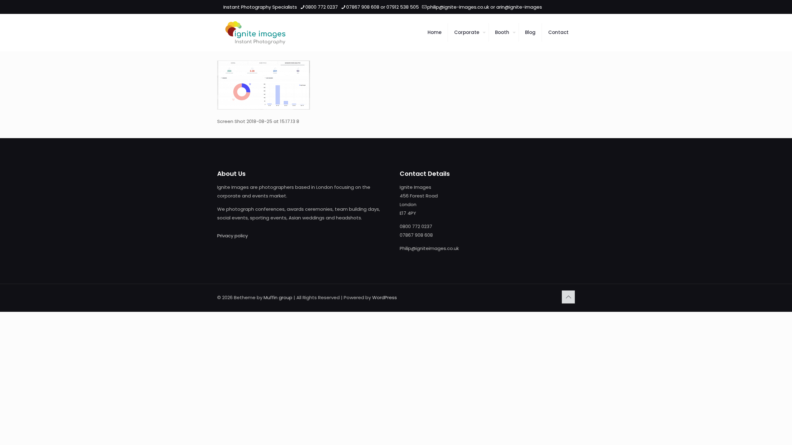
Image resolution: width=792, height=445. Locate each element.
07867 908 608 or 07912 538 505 (382, 7)
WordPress (384, 297)
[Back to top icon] (568, 296)
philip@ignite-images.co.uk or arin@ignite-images (484, 7)
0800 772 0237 (321, 7)
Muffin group (278, 297)
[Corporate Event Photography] (255, 32)
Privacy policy (232, 235)
